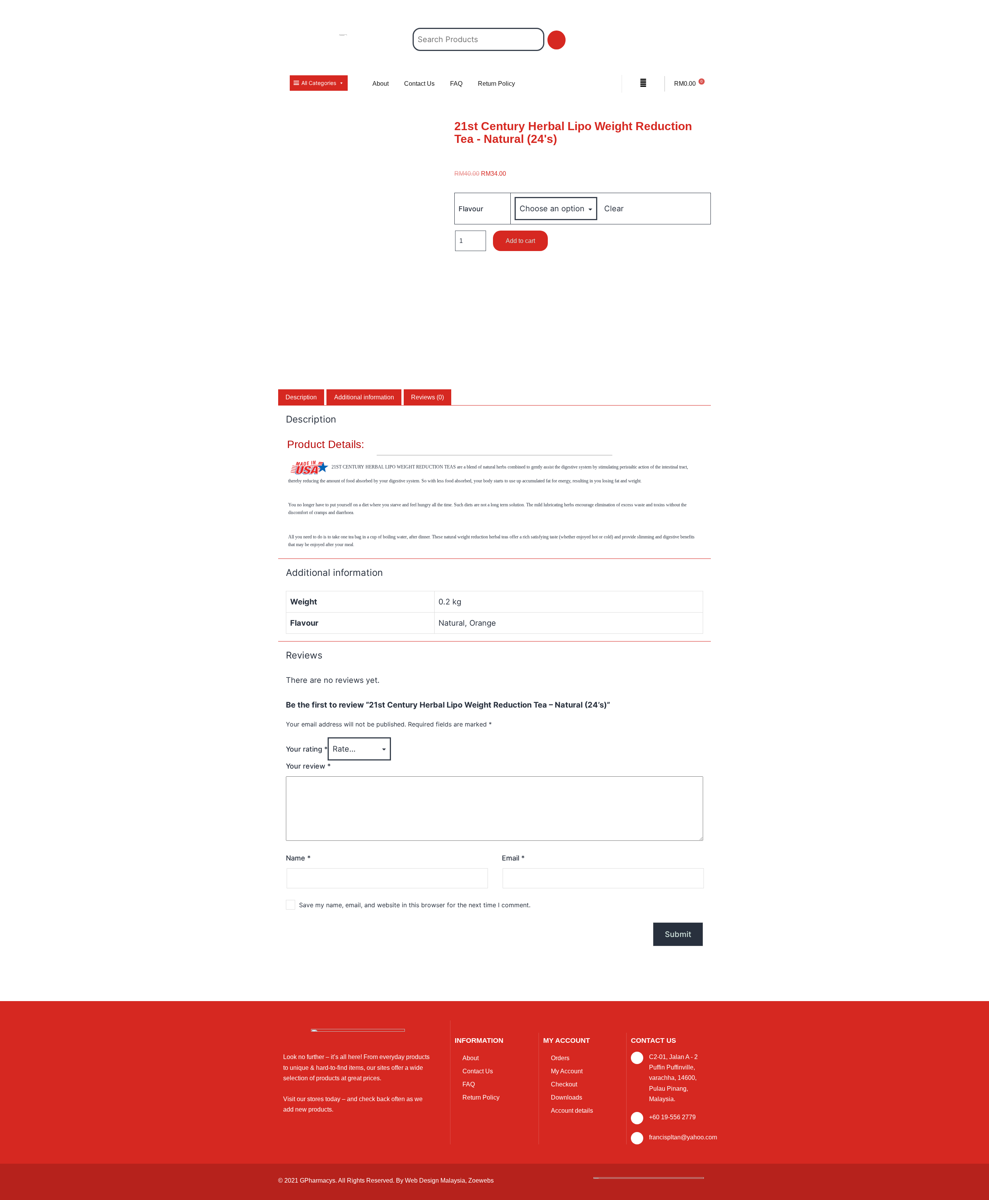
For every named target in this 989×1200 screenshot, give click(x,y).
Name (298, 858)
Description (301, 397)
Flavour (471, 209)
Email (513, 858)
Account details (572, 1110)
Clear (614, 208)
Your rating (307, 749)
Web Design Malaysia (435, 1180)
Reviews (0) (427, 397)
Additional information (364, 397)
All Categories (318, 83)
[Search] (556, 40)
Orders (560, 1058)
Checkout (564, 1084)
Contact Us (419, 83)
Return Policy (496, 83)
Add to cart (520, 241)
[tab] (301, 397)
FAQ (456, 83)
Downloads (566, 1097)
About (380, 83)
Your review (308, 766)
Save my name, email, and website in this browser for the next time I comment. (414, 905)
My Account (567, 1071)
